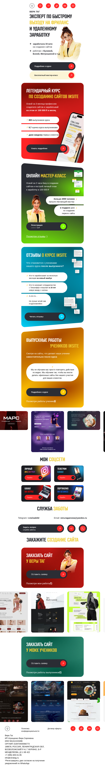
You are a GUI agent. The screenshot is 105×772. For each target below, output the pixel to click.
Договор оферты (54, 729)
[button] (41, 528)
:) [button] (36, 236)
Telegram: (28, 518)
